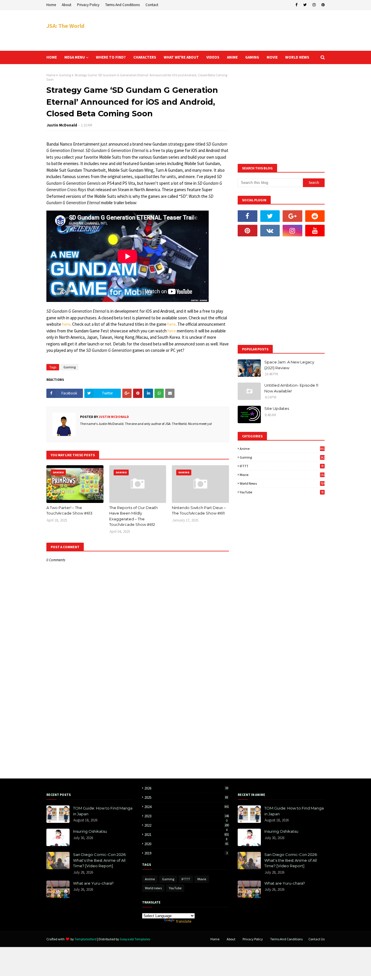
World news (282, 483)
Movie (282, 474)
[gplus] (292, 216)
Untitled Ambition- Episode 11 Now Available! (291, 388)
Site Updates (276, 408)
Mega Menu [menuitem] (74, 57)
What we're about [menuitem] (181, 57)
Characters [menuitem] (144, 57)
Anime (282, 448)
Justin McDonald (62, 125)
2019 (186, 853)
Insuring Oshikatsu (90, 831)
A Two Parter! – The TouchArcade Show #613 (69, 510)
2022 (186, 825)
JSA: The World (65, 25)
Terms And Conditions (122, 4)
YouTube (282, 492)
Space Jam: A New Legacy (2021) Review (289, 365)
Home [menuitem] (51, 57)
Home (51, 4)
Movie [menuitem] (272, 57)
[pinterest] (322, 5)
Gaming (65, 75)
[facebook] (296, 5)
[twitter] (305, 5)
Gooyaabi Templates (135, 939)
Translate (184, 921)
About (66, 4)
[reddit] (315, 216)
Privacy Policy (88, 4)
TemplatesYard (85, 939)
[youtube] (315, 230)
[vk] (270, 230)
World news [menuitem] (297, 57)
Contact (152, 4)
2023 (186, 816)
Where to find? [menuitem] (111, 57)
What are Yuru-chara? (93, 883)
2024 (186, 806)
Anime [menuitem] (232, 57)
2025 (186, 797)
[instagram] (314, 5)
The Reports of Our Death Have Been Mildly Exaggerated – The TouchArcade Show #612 (133, 516)
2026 (186, 788)
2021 (186, 834)
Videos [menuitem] (212, 57)
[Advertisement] (219, 30)
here (66, 324)
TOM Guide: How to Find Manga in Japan (102, 811)
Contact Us (316, 939)
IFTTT (282, 466)
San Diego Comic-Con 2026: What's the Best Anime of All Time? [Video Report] (99, 860)
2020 (186, 843)
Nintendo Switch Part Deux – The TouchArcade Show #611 (199, 510)
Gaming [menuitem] (252, 57)
